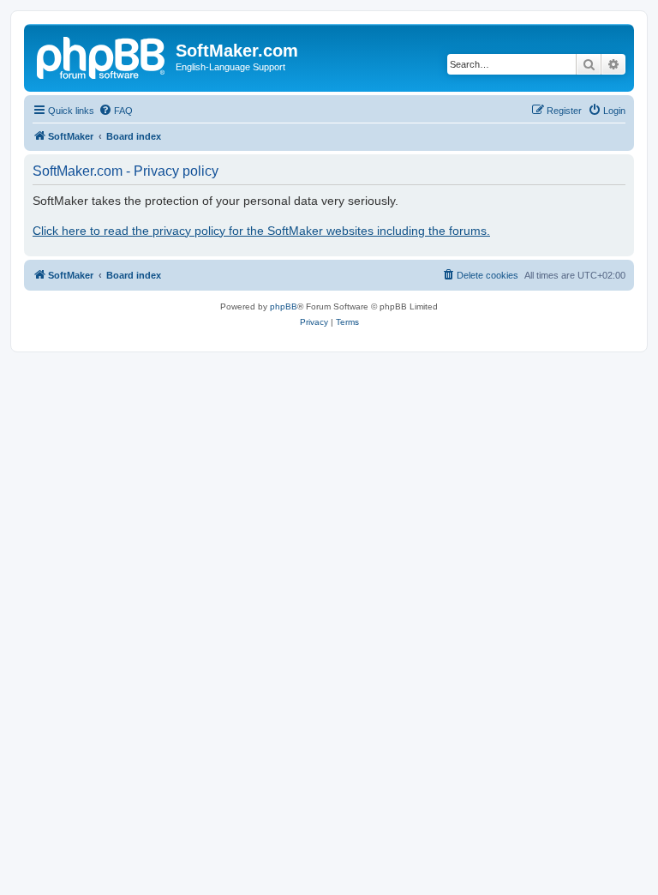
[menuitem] (116, 110)
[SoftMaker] (102, 55)
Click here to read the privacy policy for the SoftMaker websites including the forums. (261, 230)
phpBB (283, 306)
